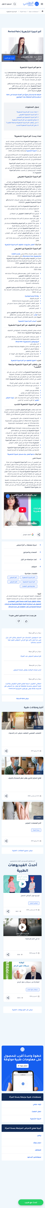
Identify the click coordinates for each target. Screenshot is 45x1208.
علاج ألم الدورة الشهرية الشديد (26, 125)
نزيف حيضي (37, 1104)
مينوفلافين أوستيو (34, 1157)
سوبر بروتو (37, 1142)
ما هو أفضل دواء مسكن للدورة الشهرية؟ (21, 454)
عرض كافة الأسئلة (22, 698)
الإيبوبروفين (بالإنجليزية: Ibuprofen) (27, 341)
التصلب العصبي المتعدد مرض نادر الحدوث (25, 733)
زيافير (39, 1135)
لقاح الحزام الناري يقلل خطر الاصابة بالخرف (24, 778)
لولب (35, 315)
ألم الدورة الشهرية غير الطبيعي (26, 117)
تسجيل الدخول (7, 4)
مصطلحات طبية (33, 12)
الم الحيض (13, 577)
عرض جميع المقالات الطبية (22, 850)
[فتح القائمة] (41, 4)
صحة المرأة (23, 12)
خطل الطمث (36, 1111)
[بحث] (14, 4)
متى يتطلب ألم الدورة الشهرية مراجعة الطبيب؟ (21, 122)
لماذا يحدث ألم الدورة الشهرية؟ (27, 112)
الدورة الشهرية (31, 151)
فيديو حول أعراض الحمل (30, 896)
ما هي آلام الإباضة (32, 939)
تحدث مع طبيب (9, 58)
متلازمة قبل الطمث (28, 586)
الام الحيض (13, 582)
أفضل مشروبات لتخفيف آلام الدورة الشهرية (20, 244)
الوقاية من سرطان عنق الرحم (28, 982)
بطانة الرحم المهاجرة (32, 296)
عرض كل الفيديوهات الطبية (22, 1009)
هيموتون (38, 1150)
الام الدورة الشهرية (28, 577)
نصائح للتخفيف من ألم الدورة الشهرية (24, 120)
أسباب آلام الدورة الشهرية (27, 321)
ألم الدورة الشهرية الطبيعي (28, 115)
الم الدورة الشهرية (29, 582)
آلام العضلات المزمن (33, 823)
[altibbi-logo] (31, 4)
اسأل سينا (23, 1066)
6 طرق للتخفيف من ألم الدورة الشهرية (23, 360)
